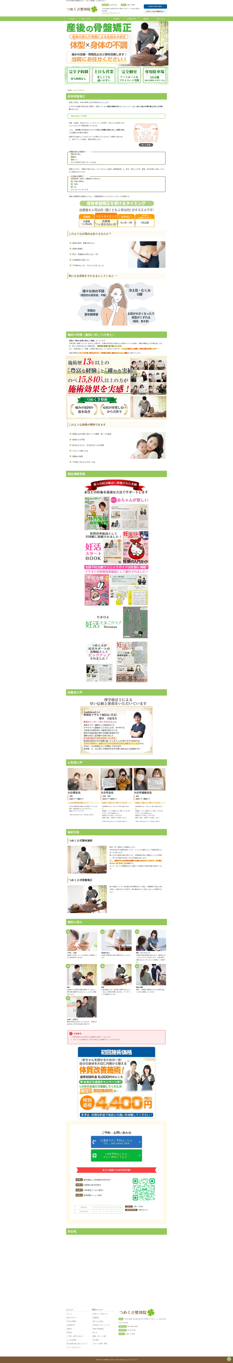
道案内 (69, 1329)
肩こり (95, 1332)
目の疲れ (96, 1340)
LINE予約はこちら (116, 1155)
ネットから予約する (155, 11)
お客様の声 (71, 1325)
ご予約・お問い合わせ (75, 1336)
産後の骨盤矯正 (98, 1329)
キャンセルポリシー (74, 1347)
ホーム (69, 1314)
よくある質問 (71, 1340)
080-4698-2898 (156, 6)
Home (70, 90)
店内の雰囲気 (71, 1321)
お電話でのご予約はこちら (117, 1142)
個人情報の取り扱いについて (77, 1344)
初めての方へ (71, 1317)
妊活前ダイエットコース (101, 1325)
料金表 (69, 1332)
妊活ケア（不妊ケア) (100, 1314)
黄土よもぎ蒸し (98, 1321)
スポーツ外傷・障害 (100, 1344)
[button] (229, 1359)
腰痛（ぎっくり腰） (100, 1336)
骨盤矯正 (96, 1317)
